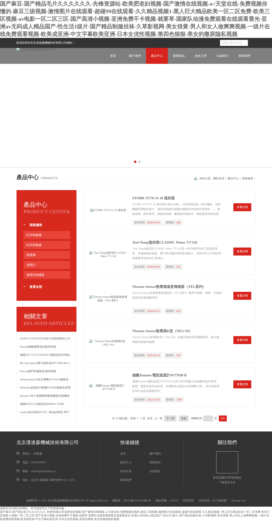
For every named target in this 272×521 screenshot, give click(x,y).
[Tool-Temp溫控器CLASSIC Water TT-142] (108, 254)
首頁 (113, 55)
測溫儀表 (247, 178)
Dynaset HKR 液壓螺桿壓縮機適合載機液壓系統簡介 (46, 395)
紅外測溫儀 (33, 245)
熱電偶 (30, 255)
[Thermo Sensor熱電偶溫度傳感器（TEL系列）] (108, 299)
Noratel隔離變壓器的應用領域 (38, 346)
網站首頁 (218, 178)
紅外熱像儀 (33, 235)
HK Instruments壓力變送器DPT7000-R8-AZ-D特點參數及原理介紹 (46, 363)
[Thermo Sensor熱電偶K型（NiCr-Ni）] (108, 343)
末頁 (184, 418)
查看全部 (35, 286)
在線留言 (223, 55)
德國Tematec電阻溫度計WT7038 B (159, 375)
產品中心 (157, 55)
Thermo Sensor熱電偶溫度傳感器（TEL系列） (169, 287)
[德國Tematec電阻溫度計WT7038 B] (108, 387)
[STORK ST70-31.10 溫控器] (108, 210)
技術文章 (201, 55)
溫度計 (30, 264)
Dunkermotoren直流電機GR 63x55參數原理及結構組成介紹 (46, 379)
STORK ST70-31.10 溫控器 (153, 198)
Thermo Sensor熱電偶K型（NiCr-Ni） (162, 331)
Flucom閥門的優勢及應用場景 (38, 371)
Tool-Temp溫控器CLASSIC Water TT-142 (164, 242)
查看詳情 (242, 207)
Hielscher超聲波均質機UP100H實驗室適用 (45, 387)
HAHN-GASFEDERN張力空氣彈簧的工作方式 (46, 338)
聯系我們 (244, 55)
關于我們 (135, 55)
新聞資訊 (179, 55)
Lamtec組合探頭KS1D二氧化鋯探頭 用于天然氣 (46, 412)
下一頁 (170, 418)
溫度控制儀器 (35, 274)
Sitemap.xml (238, 500)
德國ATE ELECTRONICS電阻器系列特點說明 (46, 354)
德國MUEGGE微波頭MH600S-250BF (42, 404)
